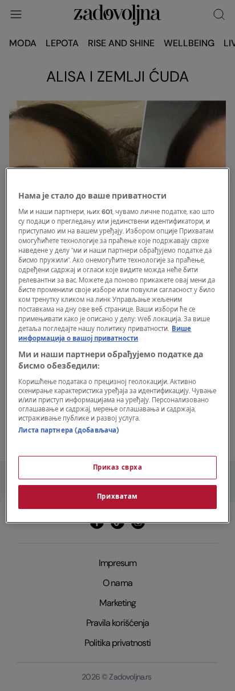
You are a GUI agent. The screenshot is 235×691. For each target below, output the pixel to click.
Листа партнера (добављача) (68, 430)
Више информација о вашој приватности (104, 334)
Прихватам (117, 497)
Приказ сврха (118, 467)
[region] (117, 346)
